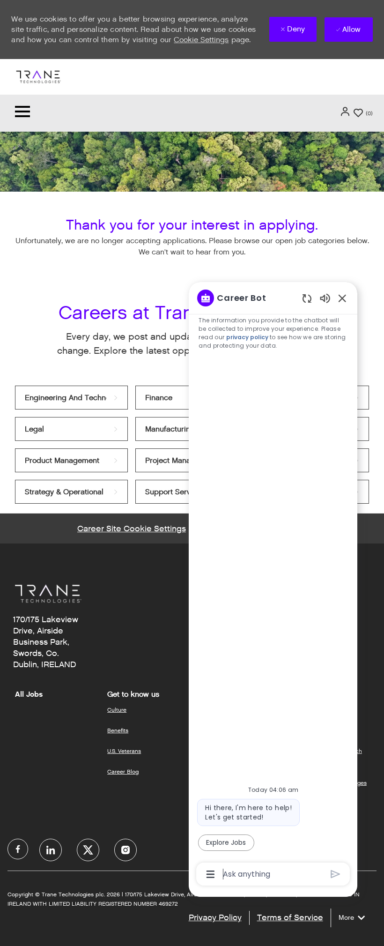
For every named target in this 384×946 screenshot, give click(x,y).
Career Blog (123, 771)
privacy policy (248, 337)
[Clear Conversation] (307, 298)
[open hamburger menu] (22, 113)
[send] (335, 874)
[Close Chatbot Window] (342, 298)
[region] (273, 585)
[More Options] (210, 874)
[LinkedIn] (50, 850)
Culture (116, 709)
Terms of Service (290, 917)
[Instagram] (125, 850)
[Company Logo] (38, 76)
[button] (346, 111)
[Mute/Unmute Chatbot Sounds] (325, 298)
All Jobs (29, 694)
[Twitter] (88, 850)
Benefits (117, 730)
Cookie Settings (201, 39)
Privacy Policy (215, 917)
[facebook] (17, 849)
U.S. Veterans (124, 750)
